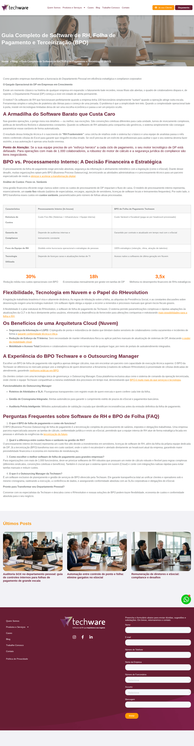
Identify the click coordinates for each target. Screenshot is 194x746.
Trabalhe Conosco (111, 7)
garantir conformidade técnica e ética (37, 334)
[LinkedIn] (91, 637)
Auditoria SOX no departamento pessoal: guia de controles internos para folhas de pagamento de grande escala (33, 577)
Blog (98, 7)
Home (5, 61)
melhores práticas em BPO (44, 370)
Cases (91, 7)
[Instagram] (74, 637)
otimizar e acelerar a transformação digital (53, 176)
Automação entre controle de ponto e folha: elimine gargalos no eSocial (95, 576)
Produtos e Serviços (72, 7)
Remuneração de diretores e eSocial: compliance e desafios (155, 576)
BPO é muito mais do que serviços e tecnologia (155, 380)
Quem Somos (53, 7)
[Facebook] (83, 637)
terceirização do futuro (55, 434)
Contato (125, 7)
